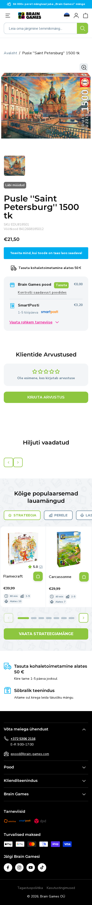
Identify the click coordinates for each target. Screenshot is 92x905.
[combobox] (46, 28)
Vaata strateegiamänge (46, 634)
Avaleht (10, 53)
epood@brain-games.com (30, 754)
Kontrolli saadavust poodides (42, 292)
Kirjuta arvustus (46, 397)
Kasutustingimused (61, 888)
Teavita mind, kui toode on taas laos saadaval (46, 253)
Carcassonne (60, 577)
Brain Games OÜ (52, 896)
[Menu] (9, 15)
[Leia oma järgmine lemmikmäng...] (82, 28)
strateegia (24, 515)
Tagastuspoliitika (30, 888)
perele (60, 515)
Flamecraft (13, 576)
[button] (23, 618)
